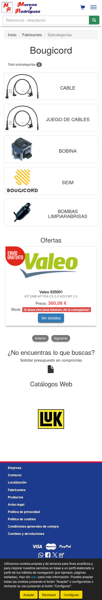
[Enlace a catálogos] (51, 418)
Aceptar (28, 594)
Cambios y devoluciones (26, 533)
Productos (15, 497)
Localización (17, 482)
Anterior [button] (40, 338)
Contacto (14, 475)
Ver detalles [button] (51, 317)
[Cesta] (83, 7)
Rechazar (49, 594)
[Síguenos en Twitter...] (55, 555)
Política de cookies (22, 519)
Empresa (14, 467)
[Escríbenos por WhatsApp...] (40, 555)
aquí (34, 576)
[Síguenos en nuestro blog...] (61, 555)
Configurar (71, 594)
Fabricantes (32, 34)
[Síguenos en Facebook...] (48, 555)
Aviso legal (16, 504)
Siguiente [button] (60, 338)
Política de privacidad (24, 511)
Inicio (12, 34)
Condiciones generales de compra (33, 526)
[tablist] (51, 294)
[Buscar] (94, 20)
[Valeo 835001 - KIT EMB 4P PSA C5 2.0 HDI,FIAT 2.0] (51, 267)
